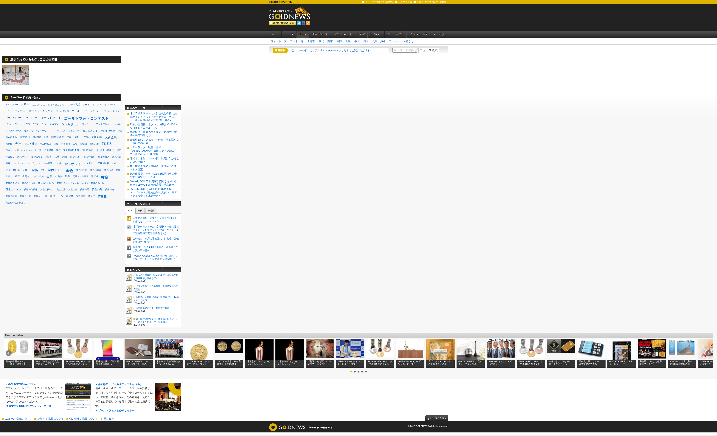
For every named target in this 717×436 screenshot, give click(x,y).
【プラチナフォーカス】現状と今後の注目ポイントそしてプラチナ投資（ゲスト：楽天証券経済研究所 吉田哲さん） (153, 117)
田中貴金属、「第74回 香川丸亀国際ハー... (107, 362)
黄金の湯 (61, 189)
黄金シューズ (40, 196)
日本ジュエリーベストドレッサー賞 (23, 150)
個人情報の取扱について (83, 418)
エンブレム (20, 111)
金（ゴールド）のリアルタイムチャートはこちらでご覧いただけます (332, 50)
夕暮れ (77, 137)
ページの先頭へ (438, 418)
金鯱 (41, 176)
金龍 (49, 176)
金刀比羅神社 (102, 163)
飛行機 (94, 176)
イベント (96, 104)
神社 (48, 157)
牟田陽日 (10, 157)
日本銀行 (48, 150)
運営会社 (108, 418)
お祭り (25, 104)
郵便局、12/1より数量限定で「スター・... (651, 362)
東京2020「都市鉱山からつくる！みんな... (168, 362)
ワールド (394, 41)
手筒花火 (106, 143)
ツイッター (376, 34)
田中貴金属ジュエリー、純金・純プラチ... (16, 362)
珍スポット (23, 157)
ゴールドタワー (13, 117)
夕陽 (86, 137)
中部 (339, 41)
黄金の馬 (84, 189)
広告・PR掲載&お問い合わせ (431, 1)
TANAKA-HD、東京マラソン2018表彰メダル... (531, 362)
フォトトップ (278, 41)
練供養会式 (103, 157)
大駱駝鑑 (96, 137)
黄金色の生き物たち (16, 202)
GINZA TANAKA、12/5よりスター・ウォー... (620, 362)
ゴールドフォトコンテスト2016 (22, 124)
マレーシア (58, 130)
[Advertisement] (153, 79)
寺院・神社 (30, 143)
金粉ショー (55, 170)
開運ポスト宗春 (81, 176)
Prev (9, 353)
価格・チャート (320, 34)
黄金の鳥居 (11, 196)
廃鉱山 (83, 143)
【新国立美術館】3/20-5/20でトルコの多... (319, 362)
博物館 (37, 137)
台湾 (46, 137)
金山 (114, 163)
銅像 (67, 176)
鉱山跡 (58, 176)
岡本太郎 (65, 143)
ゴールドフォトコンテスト (86, 118)
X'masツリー (12, 104)
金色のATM (81, 170)
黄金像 (70, 195)
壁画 (69, 137)
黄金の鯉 (109, 189)
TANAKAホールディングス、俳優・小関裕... (350, 362)
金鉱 (8, 176)
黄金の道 (72, 189)
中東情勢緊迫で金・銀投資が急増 (152, 308)
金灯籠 (16, 170)
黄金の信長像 (31, 189)
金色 (69, 171)
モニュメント (90, 130)
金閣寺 (25, 176)
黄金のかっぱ (28, 183)
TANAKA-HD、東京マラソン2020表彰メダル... (78, 362)
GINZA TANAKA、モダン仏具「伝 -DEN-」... (409, 362)
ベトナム (42, 130)
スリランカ (87, 124)
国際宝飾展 (57, 137)
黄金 (104, 177)
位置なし (408, 41)
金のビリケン (33, 163)
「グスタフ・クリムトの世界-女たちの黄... (439, 362)
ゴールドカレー (93, 111)
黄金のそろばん (46, 183)
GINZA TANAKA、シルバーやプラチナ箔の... (137, 362)
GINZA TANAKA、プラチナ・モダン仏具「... (469, 362)
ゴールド (77, 110)
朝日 (58, 150)
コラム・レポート (343, 34)
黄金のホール (97, 183)
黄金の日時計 (49, 59)
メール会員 (438, 34)
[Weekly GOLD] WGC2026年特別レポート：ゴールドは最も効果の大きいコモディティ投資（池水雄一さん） (153, 192)
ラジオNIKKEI (108, 130)
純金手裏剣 (89, 157)
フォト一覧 (296, 41)
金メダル (88, 163)
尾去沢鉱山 (45, 143)
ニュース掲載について (18, 418)
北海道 (311, 41)
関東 (330, 41)
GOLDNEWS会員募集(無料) (379, 1)
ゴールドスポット (113, 111)
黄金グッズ (25, 196)
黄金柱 (91, 196)
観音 (8, 163)
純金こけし (75, 157)
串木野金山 (11, 137)
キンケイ (47, 110)
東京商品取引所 (71, 150)
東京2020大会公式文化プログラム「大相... (47, 362)
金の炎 (58, 163)
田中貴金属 (37, 157)
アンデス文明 (73, 104)
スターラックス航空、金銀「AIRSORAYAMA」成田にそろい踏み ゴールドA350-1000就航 (153, 151)
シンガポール (70, 124)
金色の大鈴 (95, 170)
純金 (64, 156)
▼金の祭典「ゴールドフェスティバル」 (118, 384)
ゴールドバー (31, 117)
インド (9, 111)
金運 (118, 170)
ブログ (361, 34)
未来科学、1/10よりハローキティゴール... (560, 362)
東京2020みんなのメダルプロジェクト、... (500, 362)
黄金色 (102, 196)
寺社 (18, 143)
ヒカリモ (28, 130)
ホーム (275, 34)
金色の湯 (108, 170)
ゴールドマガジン (49, 124)
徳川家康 (94, 143)
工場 (75, 143)
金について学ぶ (395, 34)
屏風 (56, 143)
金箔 (35, 170)
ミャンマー (74, 130)
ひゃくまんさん (56, 104)
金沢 (8, 170)
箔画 (56, 156)
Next (708, 353)
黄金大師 (80, 196)
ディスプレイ (102, 124)
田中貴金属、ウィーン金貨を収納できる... (590, 362)
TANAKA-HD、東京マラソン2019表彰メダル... (380, 362)
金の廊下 (47, 163)
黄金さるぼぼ (12, 183)
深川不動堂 (87, 150)
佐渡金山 (25, 137)
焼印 (119, 150)
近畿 (348, 41)
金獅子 (25, 170)
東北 (321, 41)
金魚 (34, 176)
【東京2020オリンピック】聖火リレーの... (288, 362)
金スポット (72, 164)
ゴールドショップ (418, 34)
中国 (357, 41)
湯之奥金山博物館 (105, 150)
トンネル (116, 124)
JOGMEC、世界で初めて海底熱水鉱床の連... (681, 362)
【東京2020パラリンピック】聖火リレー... (258, 362)
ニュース (289, 34)
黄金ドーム (56, 195)
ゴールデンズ (62, 111)
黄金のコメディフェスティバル (72, 183)
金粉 (43, 170)
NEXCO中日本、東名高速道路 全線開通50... (229, 362)
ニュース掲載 (405, 1)
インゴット (109, 104)
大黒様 (9, 143)
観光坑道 (116, 157)
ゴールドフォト (50, 117)
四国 (366, 41)
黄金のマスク (13, 189)
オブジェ (34, 110)
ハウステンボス (13, 130)
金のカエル (18, 163)
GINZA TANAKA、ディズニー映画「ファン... (198, 362)
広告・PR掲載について (50, 418)
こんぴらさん (38, 104)
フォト (302, 34)
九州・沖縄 (378, 41)
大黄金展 (111, 137)
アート (86, 104)
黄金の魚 (97, 189)
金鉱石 (16, 176)
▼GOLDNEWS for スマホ (21, 384)
